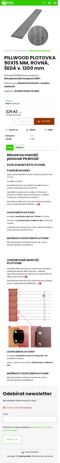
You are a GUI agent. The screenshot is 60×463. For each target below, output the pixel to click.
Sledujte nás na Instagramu (19, 407)
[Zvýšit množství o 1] (29, 121)
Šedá (32, 136)
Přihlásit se (12, 439)
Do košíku (46, 121)
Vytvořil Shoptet (32, 452)
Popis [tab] (9, 147)
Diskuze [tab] (19, 147)
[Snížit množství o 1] (15, 121)
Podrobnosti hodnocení (39, 50)
